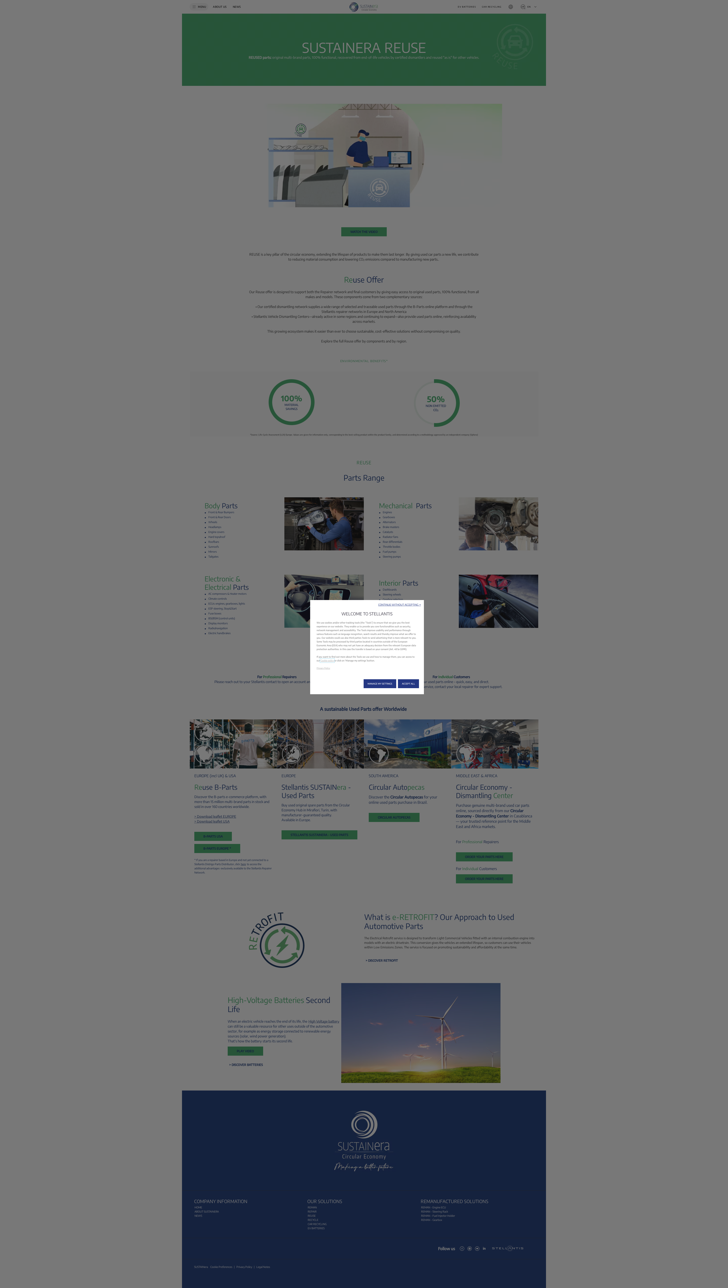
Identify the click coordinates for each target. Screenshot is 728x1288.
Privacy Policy (323, 668)
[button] (399, 604)
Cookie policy (327, 660)
